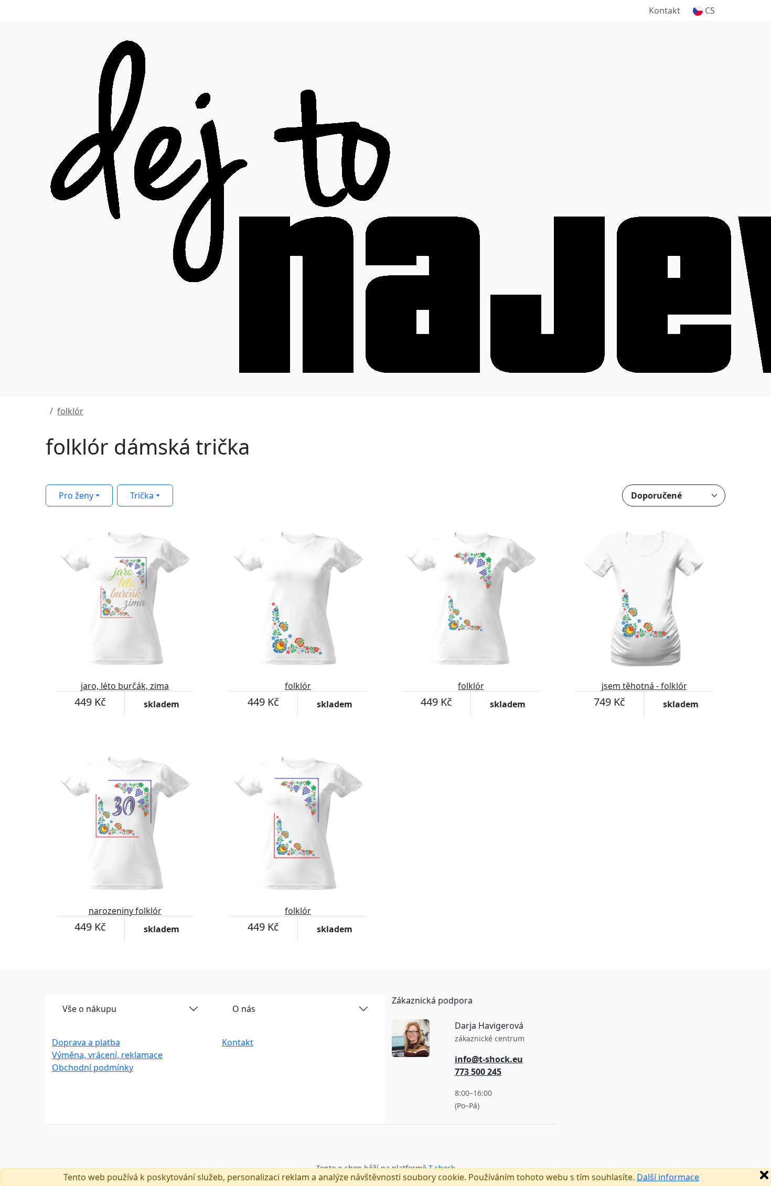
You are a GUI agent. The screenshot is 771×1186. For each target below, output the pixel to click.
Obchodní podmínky (92, 1067)
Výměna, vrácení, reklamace (107, 1055)
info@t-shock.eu (489, 1059)
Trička (142, 495)
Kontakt (664, 10)
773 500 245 (478, 1071)
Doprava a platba (86, 1042)
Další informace (668, 1177)
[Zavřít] (764, 1175)
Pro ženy (76, 495)
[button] (704, 10)
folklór (70, 411)
